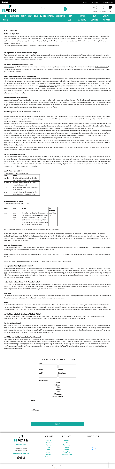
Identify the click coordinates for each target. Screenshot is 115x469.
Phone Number (62, 373)
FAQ (67, 442)
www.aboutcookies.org (11, 254)
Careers (67, 447)
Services (85, 2)
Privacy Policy (66, 452)
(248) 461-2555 (94, 2)
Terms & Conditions (66, 454)
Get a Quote (6, 2)
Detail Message (35, 410)
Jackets (48, 452)
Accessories (48, 457)
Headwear (48, 454)
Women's (48, 445)
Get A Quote (66, 445)
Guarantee (66, 449)
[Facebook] (18, 457)
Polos (48, 449)
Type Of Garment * (44, 380)
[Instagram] (24, 457)
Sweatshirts (48, 442)
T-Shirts (48, 440)
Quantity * (33, 401)
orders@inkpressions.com (107, 2)
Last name (60, 369)
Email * (41, 373)
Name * (41, 363)
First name (41, 369)
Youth (48, 447)
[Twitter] (21, 457)
